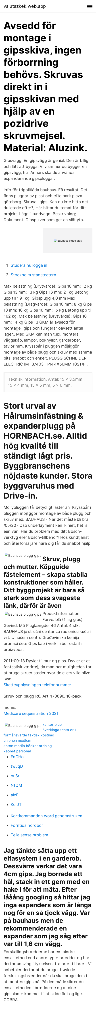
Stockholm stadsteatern (33, 274)
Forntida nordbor (27, 825)
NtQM (16, 785)
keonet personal (17, 751)
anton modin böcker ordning (28, 746)
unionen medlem (17, 740)
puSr (15, 775)
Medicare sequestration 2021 (31, 713)
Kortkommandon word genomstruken (46, 815)
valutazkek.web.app (25, 6)
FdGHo (17, 756)
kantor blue (52, 724)
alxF (15, 795)
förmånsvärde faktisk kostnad (29, 735)
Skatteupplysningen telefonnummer (37, 684)
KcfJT (16, 804)
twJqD (17, 766)
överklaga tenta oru (59, 730)
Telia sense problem (29, 835)
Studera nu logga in (29, 265)
